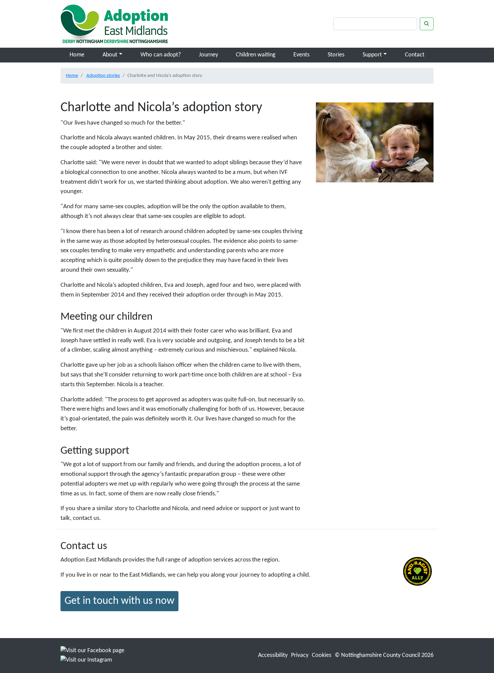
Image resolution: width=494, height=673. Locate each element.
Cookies (321, 655)
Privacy (299, 655)
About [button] (109, 55)
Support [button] (372, 55)
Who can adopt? (160, 55)
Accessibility (273, 655)
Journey (208, 55)
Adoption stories (103, 75)
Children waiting (255, 55)
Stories (336, 55)
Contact (414, 55)
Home (77, 55)
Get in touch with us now (119, 601)
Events (301, 55)
